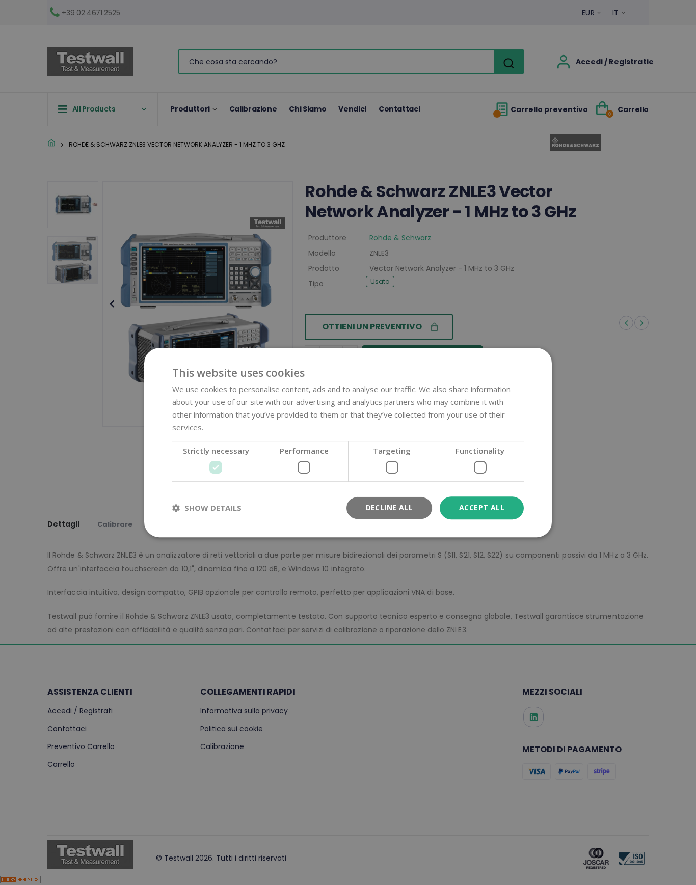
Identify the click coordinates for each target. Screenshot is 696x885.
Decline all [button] (389, 507)
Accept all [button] (481, 507)
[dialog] (348, 442)
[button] (207, 507)
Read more (225, 427)
